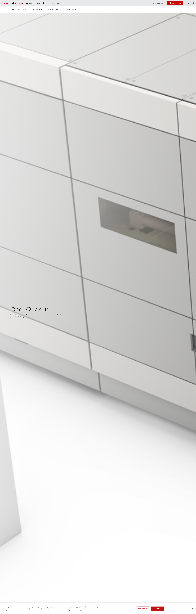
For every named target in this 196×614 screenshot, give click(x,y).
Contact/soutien (71, 9)
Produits (15, 9)
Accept (158, 608)
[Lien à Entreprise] (5, 3)
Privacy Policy (57, 612)
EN (185, 3)
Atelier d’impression (55, 9)
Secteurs (26, 9)
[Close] (192, 608)
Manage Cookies (143, 608)
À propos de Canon (157, 3)
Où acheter (176, 3)
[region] (98, 608)
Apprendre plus (38, 9)
